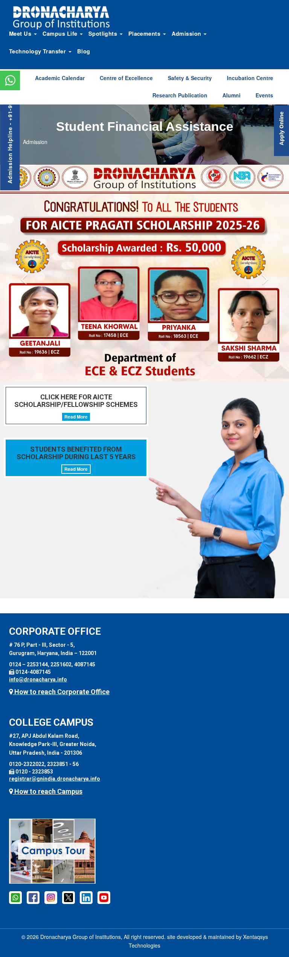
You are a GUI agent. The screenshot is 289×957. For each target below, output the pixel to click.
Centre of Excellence (126, 78)
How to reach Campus (47, 791)
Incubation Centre (250, 78)
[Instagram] (50, 897)
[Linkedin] (86, 897)
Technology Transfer (38, 51)
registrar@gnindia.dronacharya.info (54, 779)
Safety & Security (190, 78)
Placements (145, 33)
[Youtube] (103, 897)
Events (264, 95)
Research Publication (179, 95)
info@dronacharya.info (38, 679)
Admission (187, 33)
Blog (83, 51)
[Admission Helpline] (15, 897)
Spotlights (103, 33)
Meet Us (21, 33)
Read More (76, 416)
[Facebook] (33, 897)
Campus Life (61, 33)
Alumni (231, 95)
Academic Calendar (60, 78)
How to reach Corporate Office (61, 692)
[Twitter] (68, 897)
